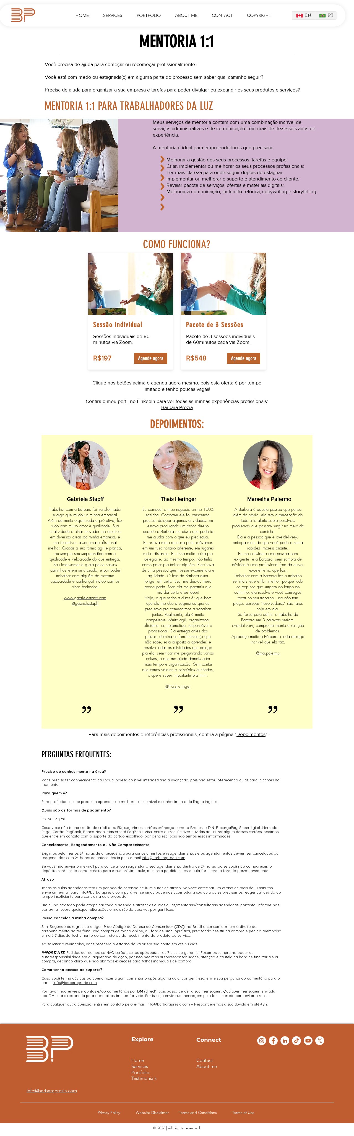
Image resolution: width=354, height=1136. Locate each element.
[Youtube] (308, 1040)
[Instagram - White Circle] (261, 1040)
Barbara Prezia (177, 407)
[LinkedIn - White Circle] (284, 1040)
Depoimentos (251, 734)
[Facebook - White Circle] (273, 1040)
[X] (319, 1040)
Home (137, 1060)
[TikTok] (296, 1040)
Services (139, 1066)
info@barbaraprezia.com (52, 1090)
